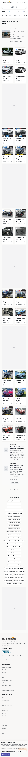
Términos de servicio (7, 675)
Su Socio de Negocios (7, 705)
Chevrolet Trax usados (14, 525)
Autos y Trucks (18, 15)
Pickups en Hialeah (19, 574)
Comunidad (4, 723)
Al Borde (4, 713)
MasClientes (4, 708)
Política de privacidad (7, 682)
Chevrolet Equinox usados (14, 519)
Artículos (4, 728)
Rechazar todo (21, 751)
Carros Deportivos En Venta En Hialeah (14, 568)
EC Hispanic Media (6, 697)
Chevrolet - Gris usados (14, 558)
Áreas (3, 733)
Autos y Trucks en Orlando (14, 507)
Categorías (4, 730)
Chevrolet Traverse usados (14, 516)
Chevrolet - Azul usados (14, 565)
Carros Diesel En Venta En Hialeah (14, 583)
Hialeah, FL (9, 15)
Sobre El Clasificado (6, 667)
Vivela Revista (5, 715)
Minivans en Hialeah (19, 580)
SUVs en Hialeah (8, 580)
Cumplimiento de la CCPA (8, 688)
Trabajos (4, 672)
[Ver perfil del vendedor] (16, 49)
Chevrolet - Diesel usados (14, 549)
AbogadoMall (5, 710)
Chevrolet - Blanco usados (14, 555)
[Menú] (23, 2)
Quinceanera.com (6, 700)
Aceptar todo (5, 754)
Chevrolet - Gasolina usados (14, 546)
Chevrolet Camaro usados (14, 528)
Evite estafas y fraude (7, 680)
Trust (3, 677)
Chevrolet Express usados (14, 534)
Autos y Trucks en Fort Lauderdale (14, 510)
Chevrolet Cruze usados (14, 537)
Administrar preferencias (8, 751)
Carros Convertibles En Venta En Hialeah (14, 571)
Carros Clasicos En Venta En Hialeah (14, 577)
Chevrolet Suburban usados (14, 531)
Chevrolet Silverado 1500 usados (14, 513)
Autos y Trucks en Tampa (14, 504)
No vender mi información (8, 690)
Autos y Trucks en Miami (14, 501)
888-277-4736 (7, 648)
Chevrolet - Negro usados (14, 552)
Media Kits (4, 669)
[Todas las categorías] (17, 2)
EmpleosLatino (5, 703)
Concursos (4, 725)
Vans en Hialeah (8, 574)
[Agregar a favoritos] (11, 62)
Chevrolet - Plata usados (14, 562)
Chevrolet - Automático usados (14, 543)
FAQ (3, 740)
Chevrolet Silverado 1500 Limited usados (14, 540)
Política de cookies (6, 685)
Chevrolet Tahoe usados (14, 522)
